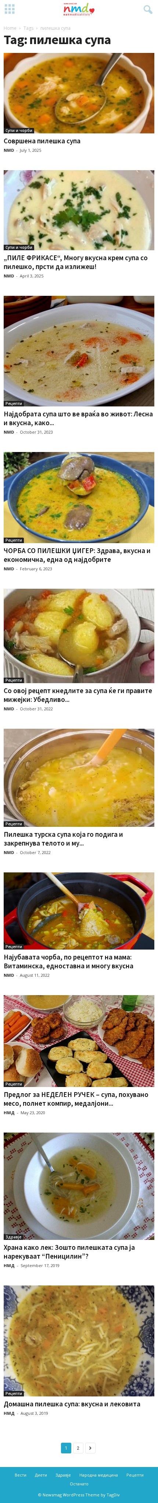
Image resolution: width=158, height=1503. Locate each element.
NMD (9, 150)
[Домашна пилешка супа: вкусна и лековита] (79, 1340)
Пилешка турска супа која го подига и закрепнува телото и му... (63, 838)
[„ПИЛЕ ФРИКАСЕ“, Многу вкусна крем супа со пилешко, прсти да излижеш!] (79, 210)
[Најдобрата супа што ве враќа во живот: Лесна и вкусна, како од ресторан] (79, 351)
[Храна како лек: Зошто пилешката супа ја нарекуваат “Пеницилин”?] (79, 1186)
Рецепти (14, 403)
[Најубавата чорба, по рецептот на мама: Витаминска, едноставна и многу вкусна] (79, 911)
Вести (20, 1475)
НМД (9, 1112)
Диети (41, 1475)
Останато (79, 1483)
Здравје (13, 1237)
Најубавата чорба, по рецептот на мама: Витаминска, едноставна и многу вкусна (68, 961)
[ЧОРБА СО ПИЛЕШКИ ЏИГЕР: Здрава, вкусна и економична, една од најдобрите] (79, 497)
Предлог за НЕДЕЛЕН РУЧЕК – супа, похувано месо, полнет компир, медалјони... (76, 1099)
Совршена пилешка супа (42, 140)
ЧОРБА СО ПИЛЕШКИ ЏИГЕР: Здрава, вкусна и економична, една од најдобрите (77, 555)
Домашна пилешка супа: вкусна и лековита (72, 1403)
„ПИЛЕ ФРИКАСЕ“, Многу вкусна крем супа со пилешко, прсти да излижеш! (76, 262)
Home (10, 28)
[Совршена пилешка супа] (79, 93)
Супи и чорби (19, 130)
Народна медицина (98, 1475)
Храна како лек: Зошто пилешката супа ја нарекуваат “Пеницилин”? (69, 1251)
